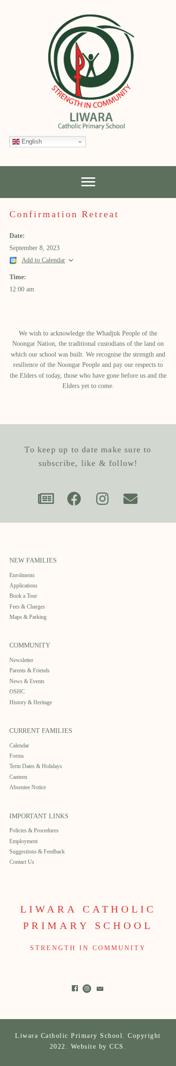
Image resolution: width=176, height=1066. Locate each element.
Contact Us (21, 862)
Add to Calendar (43, 260)
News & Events (27, 681)
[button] (46, 499)
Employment (23, 841)
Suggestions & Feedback (37, 851)
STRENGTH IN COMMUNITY (88, 948)
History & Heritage (30, 702)
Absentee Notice (27, 787)
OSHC (17, 691)
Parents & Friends (29, 670)
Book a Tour (23, 596)
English (31, 141)
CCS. (117, 1046)
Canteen (18, 777)
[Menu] (88, 182)
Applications (23, 585)
